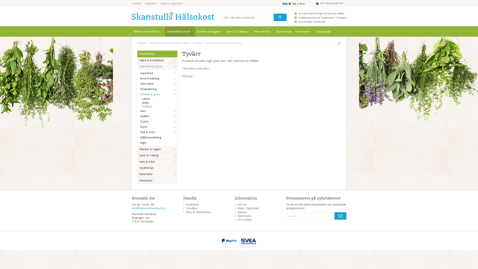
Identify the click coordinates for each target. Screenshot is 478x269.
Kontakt (136, 3)
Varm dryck (147, 83)
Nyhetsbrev (244, 216)
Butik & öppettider (171, 3)
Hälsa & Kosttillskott (147, 31)
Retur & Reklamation (198, 212)
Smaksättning (148, 89)
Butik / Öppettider (248, 208)
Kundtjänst (192, 204)
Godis (145, 102)
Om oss (242, 204)
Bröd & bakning (149, 78)
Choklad (147, 106)
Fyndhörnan (284, 31)
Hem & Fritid (262, 31)
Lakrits (146, 99)
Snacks (144, 121)
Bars (143, 111)
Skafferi (144, 116)
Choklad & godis (150, 94)
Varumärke (302, 31)
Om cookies (245, 219)
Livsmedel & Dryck (178, 31)
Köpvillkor (151, 3)
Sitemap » (188, 76)
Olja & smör (147, 132)
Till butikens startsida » (195, 68)
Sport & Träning (236, 31)
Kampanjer (324, 31)
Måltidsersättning (150, 137)
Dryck (143, 127)
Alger (143, 142)
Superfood (146, 73)
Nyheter (242, 212)
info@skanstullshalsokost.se (149, 208)
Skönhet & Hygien (208, 31)
